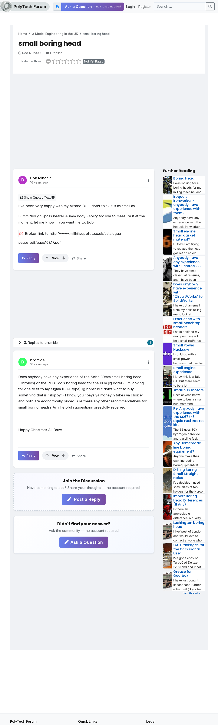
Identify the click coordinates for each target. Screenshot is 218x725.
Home (22, 34)
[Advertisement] (109, 110)
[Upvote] (47, 258)
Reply (30, 258)
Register (144, 6)
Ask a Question (86, 542)
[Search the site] (210, 6)
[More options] (148, 180)
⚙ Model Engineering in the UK (55, 34)
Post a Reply (87, 499)
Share (81, 258)
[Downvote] (63, 258)
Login (130, 6)
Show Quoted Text (37, 197)
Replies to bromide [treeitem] (89, 342)
